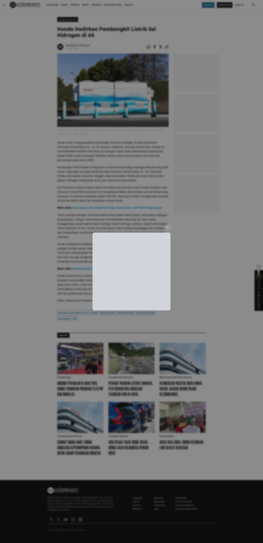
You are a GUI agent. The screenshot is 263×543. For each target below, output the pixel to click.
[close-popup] (167, 227)
